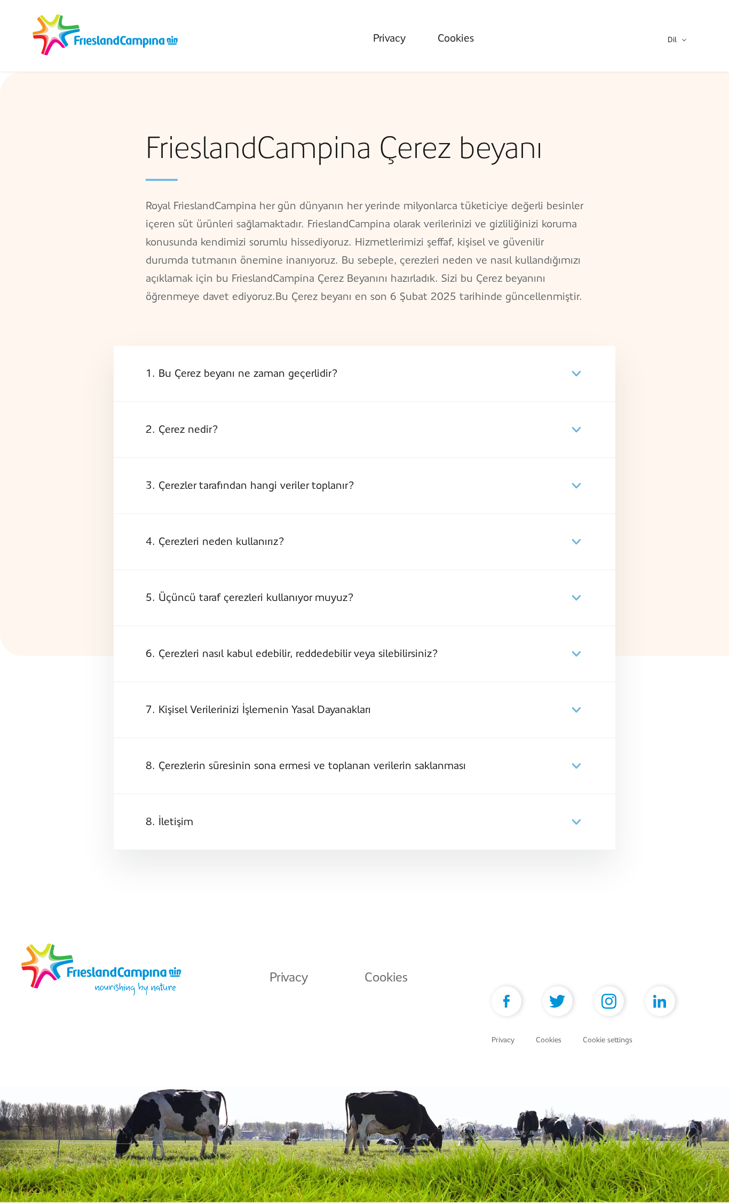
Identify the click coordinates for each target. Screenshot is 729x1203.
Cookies (456, 38)
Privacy (389, 38)
